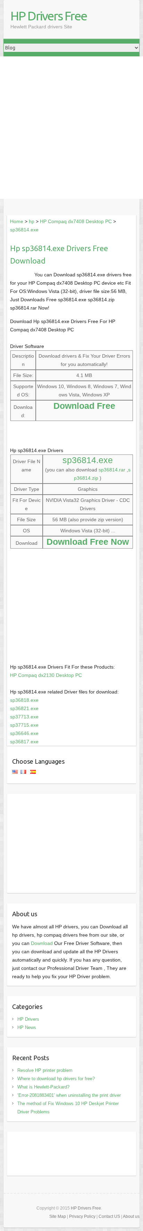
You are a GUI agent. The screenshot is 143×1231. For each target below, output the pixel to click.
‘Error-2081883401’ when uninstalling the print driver (69, 1095)
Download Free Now (88, 541)
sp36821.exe (24, 708)
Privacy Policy (82, 1216)
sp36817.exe (24, 741)
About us (131, 1216)
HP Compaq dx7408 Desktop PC (76, 221)
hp (31, 221)
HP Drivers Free (48, 16)
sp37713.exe (24, 716)
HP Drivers (28, 1019)
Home (16, 221)
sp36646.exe (24, 733)
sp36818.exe (24, 700)
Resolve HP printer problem (45, 1070)
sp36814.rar (112, 469)
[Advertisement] (71, 127)
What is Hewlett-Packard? (43, 1087)
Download (42, 943)
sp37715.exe (24, 725)
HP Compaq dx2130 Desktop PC (46, 675)
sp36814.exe (24, 229)
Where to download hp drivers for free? (56, 1078)
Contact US (109, 1216)
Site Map (57, 1216)
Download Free (84, 406)
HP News (26, 1027)
